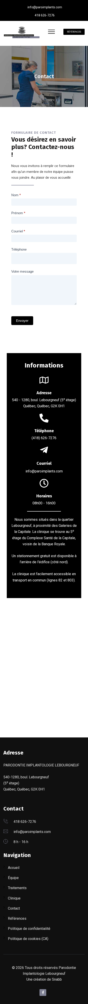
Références (74, 32)
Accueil (13, 868)
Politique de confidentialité (29, 928)
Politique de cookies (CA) (28, 939)
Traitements (17, 888)
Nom (16, 195)
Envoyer (22, 321)
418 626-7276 (45, 15)
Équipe (13, 878)
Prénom (18, 213)
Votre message (22, 271)
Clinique (14, 898)
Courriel (18, 231)
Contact (14, 908)
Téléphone (19, 249)
